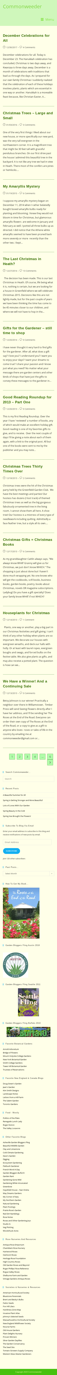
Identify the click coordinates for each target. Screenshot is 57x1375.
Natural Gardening (11, 1203)
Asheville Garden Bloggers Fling (16, 1142)
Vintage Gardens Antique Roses (16, 1278)
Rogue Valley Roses (11, 1272)
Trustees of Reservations (13, 1069)
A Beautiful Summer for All (14, 795)
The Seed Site (8, 1347)
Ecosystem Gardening (12, 1162)
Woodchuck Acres (10, 1230)
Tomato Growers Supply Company (18, 1350)
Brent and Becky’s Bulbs (13, 1299)
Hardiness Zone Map (12, 1309)
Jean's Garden (9, 1087)
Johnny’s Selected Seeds (13, 1316)
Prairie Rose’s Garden (12, 1210)
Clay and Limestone (11, 1149)
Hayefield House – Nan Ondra (16, 1190)
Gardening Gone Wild (12, 1179)
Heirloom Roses (10, 1255)
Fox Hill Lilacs (8, 1306)
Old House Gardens (11, 1330)
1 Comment (28, 619)
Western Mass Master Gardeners (17, 1354)
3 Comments (29, 124)
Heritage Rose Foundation (14, 1258)
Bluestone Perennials (12, 1296)
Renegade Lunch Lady (12, 1121)
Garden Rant (8, 1176)
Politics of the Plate (11, 1118)
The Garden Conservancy (14, 1343)
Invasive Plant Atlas (11, 1313)
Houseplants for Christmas (26, 613)
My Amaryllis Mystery (21, 186)
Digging (6, 1159)
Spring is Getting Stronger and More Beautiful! (23, 800)
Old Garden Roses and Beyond (16, 1265)
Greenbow (7, 1186)
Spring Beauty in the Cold (14, 811)
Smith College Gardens (13, 1063)
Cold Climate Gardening (13, 1152)
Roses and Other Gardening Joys (17, 1220)
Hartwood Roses (10, 1251)
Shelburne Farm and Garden (15, 1275)
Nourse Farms (9, 1326)
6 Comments (29, 193)
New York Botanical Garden (15, 1059)
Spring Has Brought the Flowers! (17, 816)
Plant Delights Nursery (12, 1333)
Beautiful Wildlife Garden (13, 1145)
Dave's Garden (9, 1156)
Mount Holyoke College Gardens (17, 1056)
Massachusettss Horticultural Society (19, 1320)
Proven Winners (10, 1337)
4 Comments (29, 47)
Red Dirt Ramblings (11, 1213)
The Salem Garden (11, 1100)
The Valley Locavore (11, 1128)
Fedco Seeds (8, 1303)
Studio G (6, 1224)
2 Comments (29, 478)
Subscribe (11, 851)
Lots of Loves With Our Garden (16, 805)
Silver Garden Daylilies (12, 1340)
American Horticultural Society (16, 1292)
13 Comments (29, 270)
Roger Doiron (8, 1125)
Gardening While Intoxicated (15, 1183)
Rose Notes (8, 1217)
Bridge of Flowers (10, 1052)
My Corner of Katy (11, 1196)
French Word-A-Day (11, 1169)
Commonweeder (22, 6)
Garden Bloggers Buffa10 (13, 1173)
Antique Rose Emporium (13, 1244)
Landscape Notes (10, 1093)
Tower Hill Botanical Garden (15, 1066)
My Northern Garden (12, 1200)
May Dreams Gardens (12, 1193)
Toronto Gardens (10, 1104)
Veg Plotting (8, 1227)
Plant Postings (9, 1207)
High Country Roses (11, 1261)
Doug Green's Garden (12, 1083)
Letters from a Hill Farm (13, 1097)
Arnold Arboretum (11, 1049)
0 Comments (29, 339)
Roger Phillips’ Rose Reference (16, 1268)
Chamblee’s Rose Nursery (14, 1248)
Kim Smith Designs (11, 1090)
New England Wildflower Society (17, 1323)
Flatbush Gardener (11, 1166)
